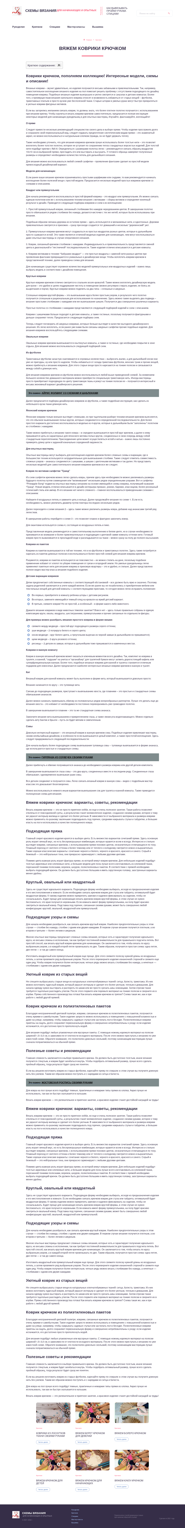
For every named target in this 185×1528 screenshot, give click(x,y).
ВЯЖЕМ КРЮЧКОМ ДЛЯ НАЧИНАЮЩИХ (88, 1482)
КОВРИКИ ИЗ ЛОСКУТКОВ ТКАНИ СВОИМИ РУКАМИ (50, 1434)
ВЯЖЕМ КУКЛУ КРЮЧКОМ (129, 1480)
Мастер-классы (77, 1519)
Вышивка (74, 1522)
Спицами (74, 1516)
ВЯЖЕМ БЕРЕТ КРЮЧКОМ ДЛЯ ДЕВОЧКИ (90, 1434)
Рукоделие (75, 1509)
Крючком (39, 1428)
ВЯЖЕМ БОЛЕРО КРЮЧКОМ (130, 1433)
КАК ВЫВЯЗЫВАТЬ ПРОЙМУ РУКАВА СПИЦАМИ (117, 10)
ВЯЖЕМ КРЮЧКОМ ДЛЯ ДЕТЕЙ (49, 1482)
